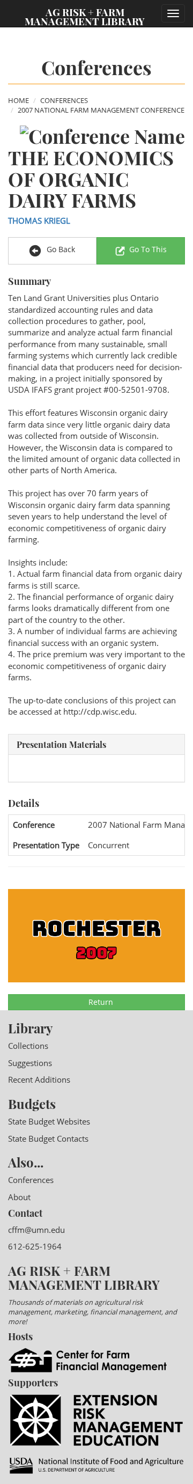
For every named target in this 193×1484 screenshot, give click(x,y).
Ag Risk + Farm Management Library (85, 16)
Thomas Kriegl (39, 220)
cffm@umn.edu (36, 1229)
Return (99, 1002)
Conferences (64, 100)
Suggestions (30, 1062)
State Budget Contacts (48, 1138)
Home (18, 100)
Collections (28, 1045)
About (19, 1197)
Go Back (59, 249)
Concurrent (108, 845)
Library (30, 1028)
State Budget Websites (49, 1121)
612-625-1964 (35, 1246)
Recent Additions (39, 1079)
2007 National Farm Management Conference (101, 110)
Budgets (32, 1103)
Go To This (148, 249)
